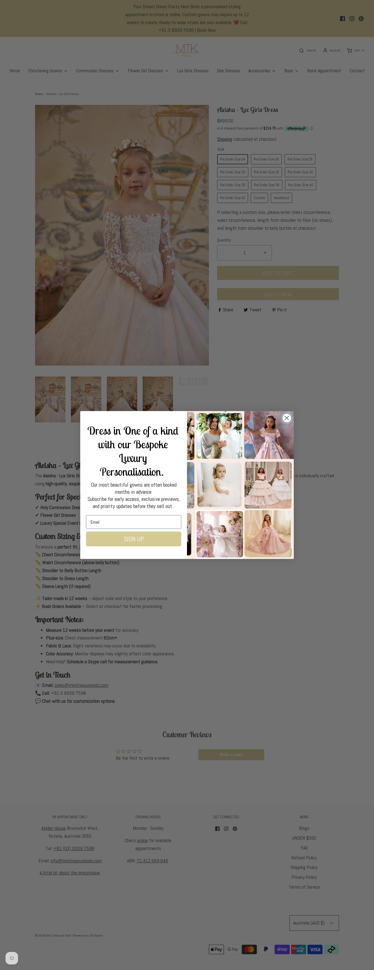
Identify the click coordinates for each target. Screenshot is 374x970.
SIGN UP (134, 539)
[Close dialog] (287, 418)
